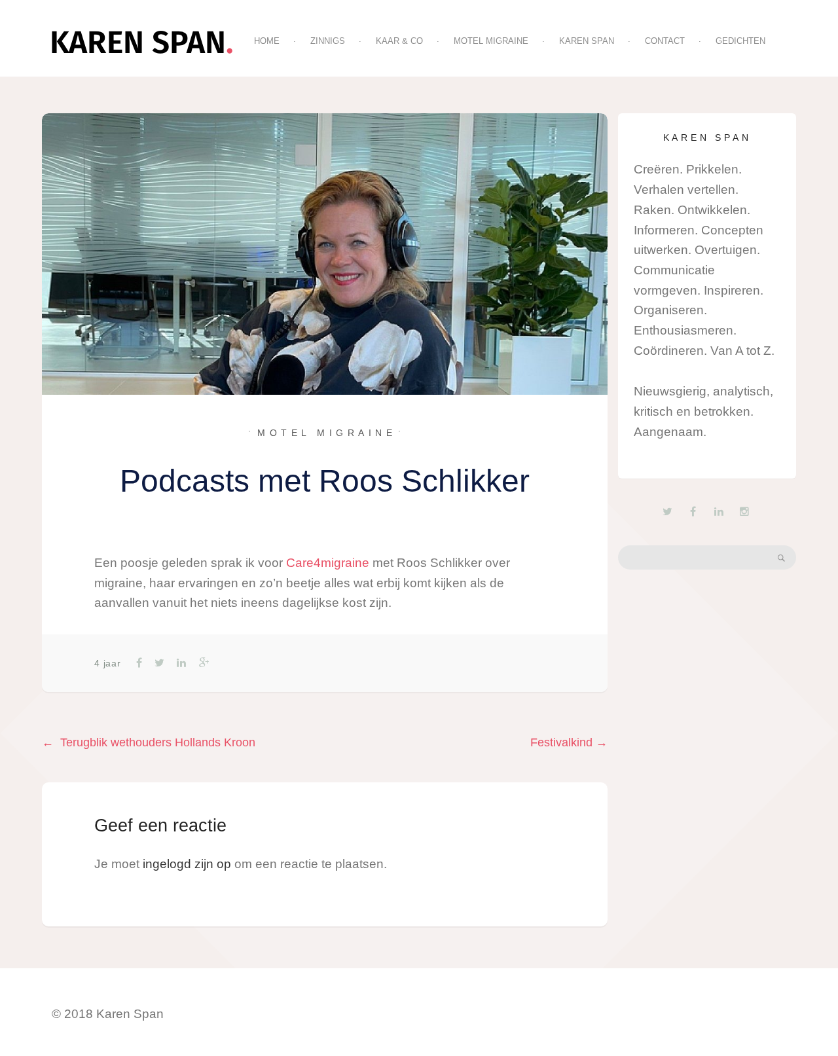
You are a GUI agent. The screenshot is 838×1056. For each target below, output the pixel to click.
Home (267, 41)
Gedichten (740, 41)
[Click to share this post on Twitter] (158, 662)
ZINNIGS (327, 41)
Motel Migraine (491, 41)
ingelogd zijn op (187, 864)
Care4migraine (327, 563)
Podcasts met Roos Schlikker (325, 481)
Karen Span (586, 41)
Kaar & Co (399, 41)
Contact (665, 41)
